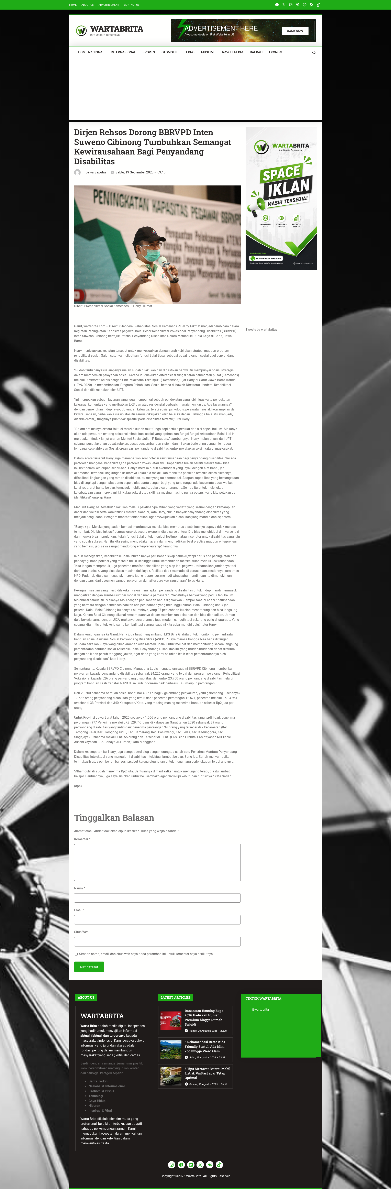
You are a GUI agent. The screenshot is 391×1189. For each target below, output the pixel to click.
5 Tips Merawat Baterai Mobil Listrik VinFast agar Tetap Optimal (207, 1073)
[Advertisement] (195, 91)
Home (73, 4)
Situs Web (81, 932)
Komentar (82, 839)
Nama (79, 888)
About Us (87, 4)
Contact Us (131, 4)
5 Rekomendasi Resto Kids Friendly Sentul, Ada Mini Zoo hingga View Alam (205, 1046)
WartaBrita (116, 28)
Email (79, 910)
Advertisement (109, 4)
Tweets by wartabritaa (262, 329)
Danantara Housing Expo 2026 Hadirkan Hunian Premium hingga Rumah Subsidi (204, 1017)
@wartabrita (260, 1009)
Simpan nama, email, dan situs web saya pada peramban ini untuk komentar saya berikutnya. (146, 954)
